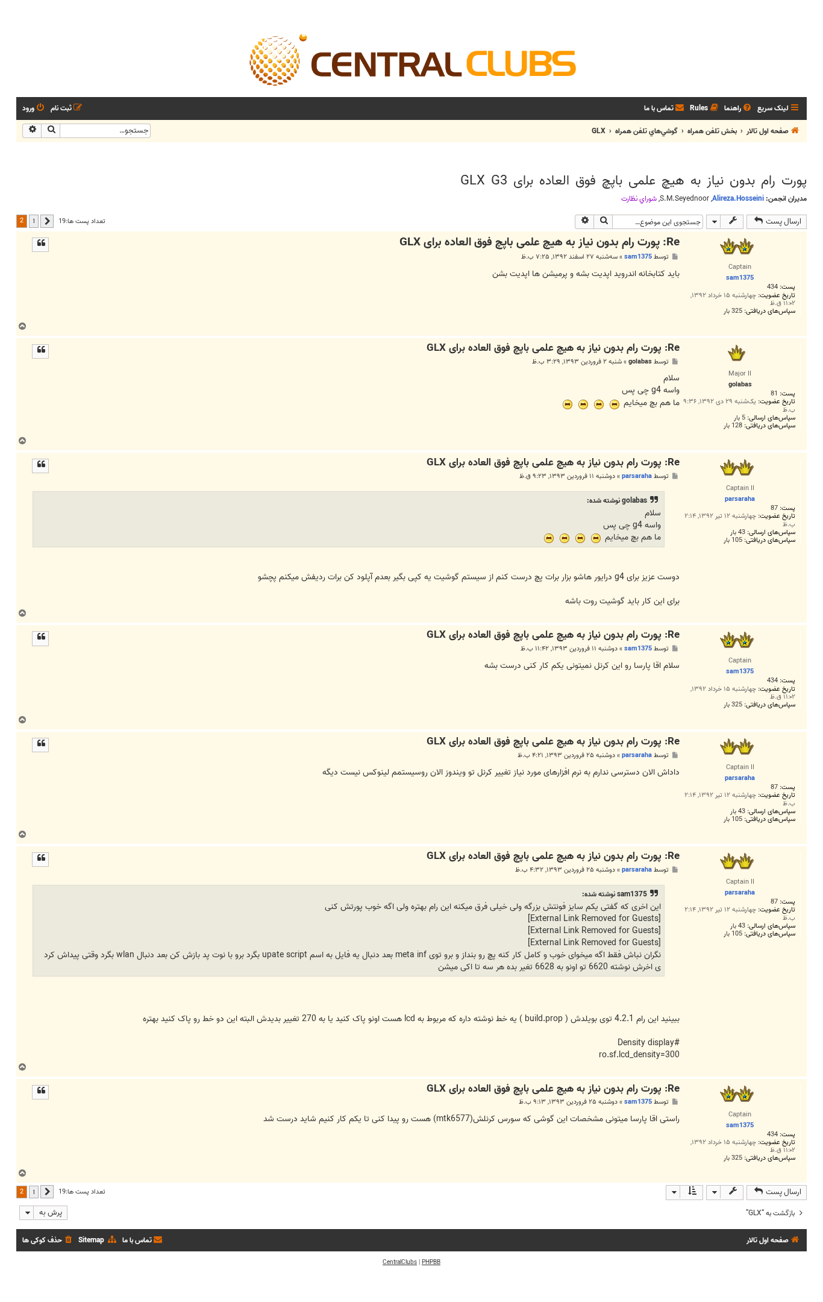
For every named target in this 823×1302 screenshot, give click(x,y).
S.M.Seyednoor (684, 199)
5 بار (739, 418)
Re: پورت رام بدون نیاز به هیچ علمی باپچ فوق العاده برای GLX (539, 243)
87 (774, 508)
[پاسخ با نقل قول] (40, 244)
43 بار (737, 532)
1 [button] (34, 220)
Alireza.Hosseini (738, 198)
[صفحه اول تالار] (411, 59)
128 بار (733, 426)
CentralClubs (400, 1262)
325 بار (733, 311)
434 (772, 287)
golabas (640, 362)
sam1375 (638, 256)
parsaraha (637, 476)
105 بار (733, 540)
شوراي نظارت (639, 199)
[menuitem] (738, 109)
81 (774, 394)
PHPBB (431, 1262)
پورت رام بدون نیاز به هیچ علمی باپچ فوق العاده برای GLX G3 (633, 181)
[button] (47, 221)
